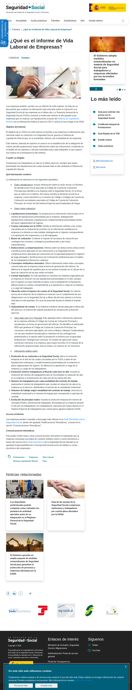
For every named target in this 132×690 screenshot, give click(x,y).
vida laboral (48, 457)
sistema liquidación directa (25, 461)
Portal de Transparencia (59, 662)
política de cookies (83, 680)
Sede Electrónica (36, 442)
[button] (29, 593)
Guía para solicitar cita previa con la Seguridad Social (109, 115)
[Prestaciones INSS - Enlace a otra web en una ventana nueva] (89, 610)
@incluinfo (101, 167)
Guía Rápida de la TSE (109, 134)
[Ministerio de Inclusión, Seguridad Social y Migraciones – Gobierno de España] (107, 7)
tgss (45, 461)
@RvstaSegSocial (104, 161)
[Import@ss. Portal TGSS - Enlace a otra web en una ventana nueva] (42, 610)
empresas (33, 457)
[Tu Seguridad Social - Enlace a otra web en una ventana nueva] (112, 611)
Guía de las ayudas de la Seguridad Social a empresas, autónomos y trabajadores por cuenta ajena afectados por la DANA (66, 508)
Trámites (16, 29)
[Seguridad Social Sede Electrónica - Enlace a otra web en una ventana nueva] (19, 610)
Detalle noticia (105, 140)
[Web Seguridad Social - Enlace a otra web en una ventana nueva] (66, 611)
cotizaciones (19, 457)
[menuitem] (9, 21)
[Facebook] (8, 593)
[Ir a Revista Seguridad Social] (30, 6)
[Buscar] (123, 20)
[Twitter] (20, 593)
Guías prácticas (105, 146)
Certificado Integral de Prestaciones (108, 126)
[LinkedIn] (14, 593)
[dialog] (66, 677)
